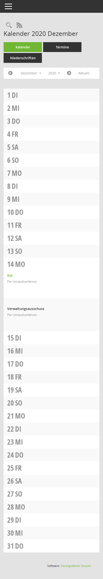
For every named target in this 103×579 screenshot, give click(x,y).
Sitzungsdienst (76, 566)
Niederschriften (23, 58)
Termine (62, 47)
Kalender (23, 47)
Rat (10, 275)
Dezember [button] (29, 73)
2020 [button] (52, 73)
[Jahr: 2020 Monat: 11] (10, 73)
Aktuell (83, 73)
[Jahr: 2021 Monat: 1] (69, 73)
